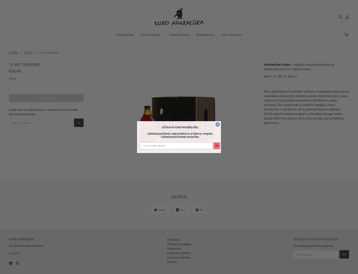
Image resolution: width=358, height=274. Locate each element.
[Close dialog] (217, 124)
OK (216, 145)
